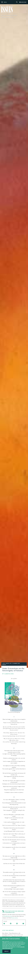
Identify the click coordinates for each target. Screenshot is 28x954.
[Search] (17, 1)
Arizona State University (7, 17)
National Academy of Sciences (9, 15)
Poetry (4, 664)
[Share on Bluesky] (4, 923)
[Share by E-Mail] (23, 923)
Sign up (6, 951)
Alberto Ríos (9, 673)
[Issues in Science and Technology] (7, 9)
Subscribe (23, 2)
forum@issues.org (8, 916)
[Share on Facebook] (10, 923)
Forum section (14, 917)
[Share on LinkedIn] (17, 923)
